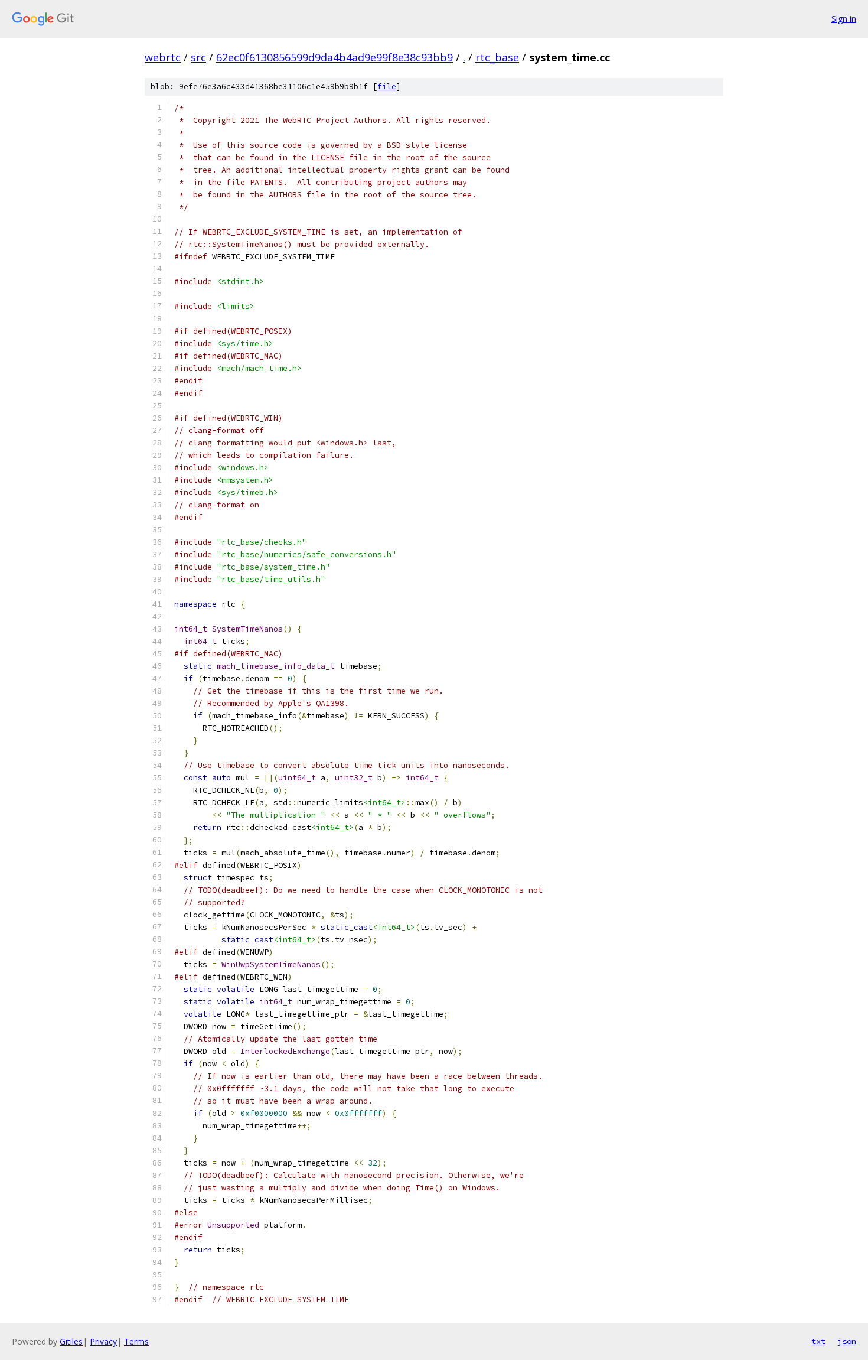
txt (818, 1341)
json (846, 1341)
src (198, 57)
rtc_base (497, 57)
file (386, 87)
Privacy (103, 1341)
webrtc (163, 57)
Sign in (843, 18)
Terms (136, 1341)
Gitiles (71, 1341)
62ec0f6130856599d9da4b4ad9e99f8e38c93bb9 (334, 57)
